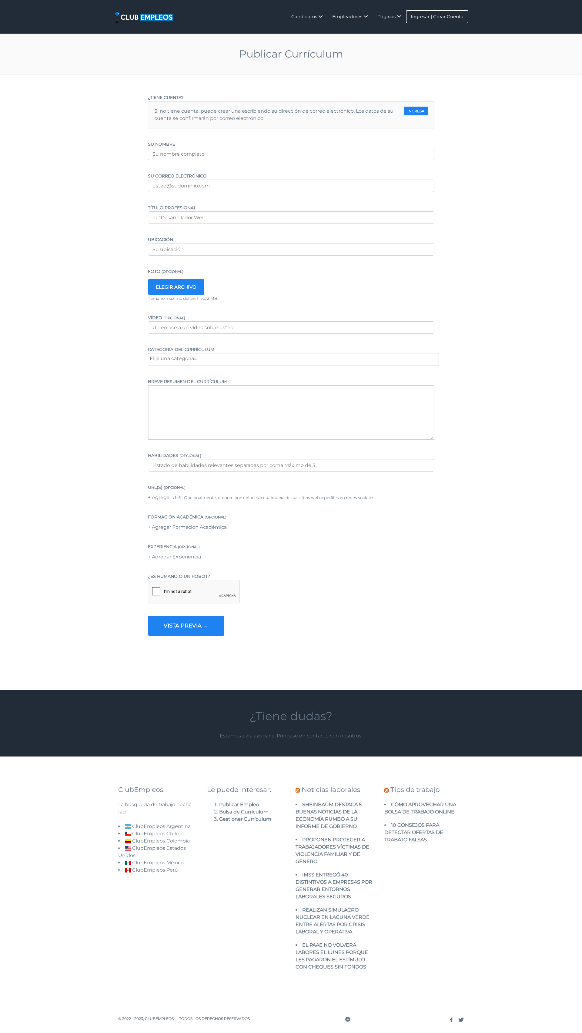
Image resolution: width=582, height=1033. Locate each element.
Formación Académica (187, 517)
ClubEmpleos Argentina (161, 826)
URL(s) (167, 487)
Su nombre (161, 144)
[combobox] (293, 359)
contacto (318, 736)
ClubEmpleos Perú (155, 870)
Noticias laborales (331, 790)
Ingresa (415, 111)
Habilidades (174, 455)
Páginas (386, 16)
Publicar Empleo (239, 804)
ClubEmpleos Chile (155, 833)
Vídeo (166, 317)
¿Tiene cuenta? (166, 97)
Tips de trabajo (415, 790)
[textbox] (293, 358)
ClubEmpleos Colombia (160, 841)
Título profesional (172, 207)
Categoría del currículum (181, 349)
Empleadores (347, 16)
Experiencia (174, 546)
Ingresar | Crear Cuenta (437, 16)
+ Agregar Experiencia (174, 557)
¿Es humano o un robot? (179, 576)
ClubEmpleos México (157, 863)
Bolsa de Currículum (244, 812)
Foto (165, 271)
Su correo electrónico (177, 176)
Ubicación (160, 239)
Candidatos (304, 16)
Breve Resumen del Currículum (187, 381)
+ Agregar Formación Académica (187, 527)
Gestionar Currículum (245, 819)
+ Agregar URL (166, 497)
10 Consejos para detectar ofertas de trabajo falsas (413, 832)
